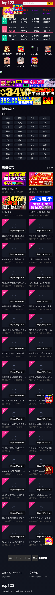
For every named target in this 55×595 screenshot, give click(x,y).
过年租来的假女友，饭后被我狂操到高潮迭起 (20, 400)
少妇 (45, 140)
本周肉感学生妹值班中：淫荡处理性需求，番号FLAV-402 (25, 306)
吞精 (32, 154)
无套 (20, 158)
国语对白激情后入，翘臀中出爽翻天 (17, 495)
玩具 (20, 131)
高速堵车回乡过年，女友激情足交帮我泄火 (20, 424)
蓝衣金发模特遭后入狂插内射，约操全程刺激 (20, 518)
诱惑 (8, 123)
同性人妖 (24, 28)
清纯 (20, 123)
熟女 (45, 136)
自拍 (20, 118)
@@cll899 (6, 576)
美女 (20, 140)
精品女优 (24, 36)
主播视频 (12, 22)
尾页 (35, 558)
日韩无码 (35, 22)
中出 (45, 154)
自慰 (32, 131)
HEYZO (12, 39)
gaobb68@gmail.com (38, 576)
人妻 (32, 140)
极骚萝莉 (46, 36)
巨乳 (45, 123)
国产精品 (12, 19)
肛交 (45, 149)
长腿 (20, 127)
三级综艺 (35, 31)
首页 (11, 558)
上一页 (18, 558)
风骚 (45, 118)
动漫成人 (46, 22)
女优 (20, 136)
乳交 (20, 149)
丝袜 (32, 127)
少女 (8, 145)
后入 (32, 149)
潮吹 (8, 136)
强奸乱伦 (12, 36)
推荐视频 (12, 28)
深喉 (45, 145)
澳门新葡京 (33, 189)
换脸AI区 (24, 31)
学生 (8, 140)
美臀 (8, 127)
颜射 (20, 154)
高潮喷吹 (46, 39)
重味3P (47, 31)
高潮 (45, 131)
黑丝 (45, 127)
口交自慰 (46, 28)
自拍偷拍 (35, 19)
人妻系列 (35, 36)
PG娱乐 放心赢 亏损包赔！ (40, 212)
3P (32, 158)
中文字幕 (24, 22)
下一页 (27, 558)
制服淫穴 (12, 31)
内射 (8, 158)
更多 (48, 168)
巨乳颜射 (35, 28)
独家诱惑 (24, 39)
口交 (32, 145)
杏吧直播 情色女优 (9, 189)
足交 (8, 149)
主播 (20, 145)
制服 (8, 131)
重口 (45, 158)
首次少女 (35, 39)
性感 (32, 118)
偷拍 (8, 118)
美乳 (32, 123)
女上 (8, 154)
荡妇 (32, 136)
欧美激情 (46, 19)
